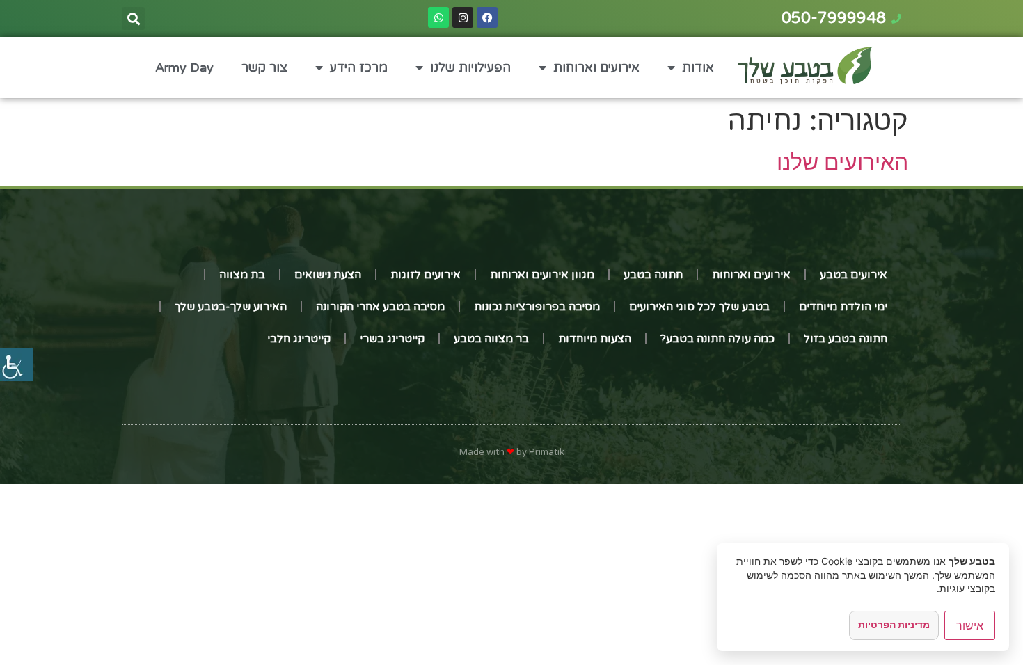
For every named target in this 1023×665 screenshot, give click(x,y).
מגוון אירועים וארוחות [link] (542, 275)
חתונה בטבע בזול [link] (845, 339)
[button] (133, 18)
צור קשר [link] (264, 67)
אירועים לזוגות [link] (425, 275)
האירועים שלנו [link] (842, 161)
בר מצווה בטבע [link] (491, 339)
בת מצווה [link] (242, 275)
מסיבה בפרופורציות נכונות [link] (537, 307)
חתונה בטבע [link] (653, 275)
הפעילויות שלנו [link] (470, 67)
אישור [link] (969, 625)
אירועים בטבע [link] (853, 275)
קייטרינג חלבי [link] (299, 339)
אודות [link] (698, 67)
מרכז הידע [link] (359, 67)
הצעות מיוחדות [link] (594, 339)
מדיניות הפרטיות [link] (894, 624)
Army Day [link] (184, 67)
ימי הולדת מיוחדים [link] (843, 307)
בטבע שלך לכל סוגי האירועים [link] (699, 307)
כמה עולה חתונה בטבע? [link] (717, 339)
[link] (16, 364)
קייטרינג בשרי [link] (392, 339)
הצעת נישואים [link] (327, 275)
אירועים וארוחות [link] (596, 67)
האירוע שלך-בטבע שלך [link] (231, 307)
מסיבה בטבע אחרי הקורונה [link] (380, 307)
